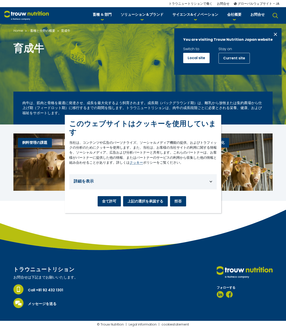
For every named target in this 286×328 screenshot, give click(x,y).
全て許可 (109, 201)
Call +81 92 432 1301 (45, 290)
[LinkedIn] (220, 294)
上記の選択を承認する (145, 201)
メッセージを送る (42, 303)
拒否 (178, 201)
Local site (196, 57)
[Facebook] (229, 294)
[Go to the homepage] (245, 272)
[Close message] (275, 34)
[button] (102, 15)
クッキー (136, 162)
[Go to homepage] (26, 15)
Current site (234, 58)
